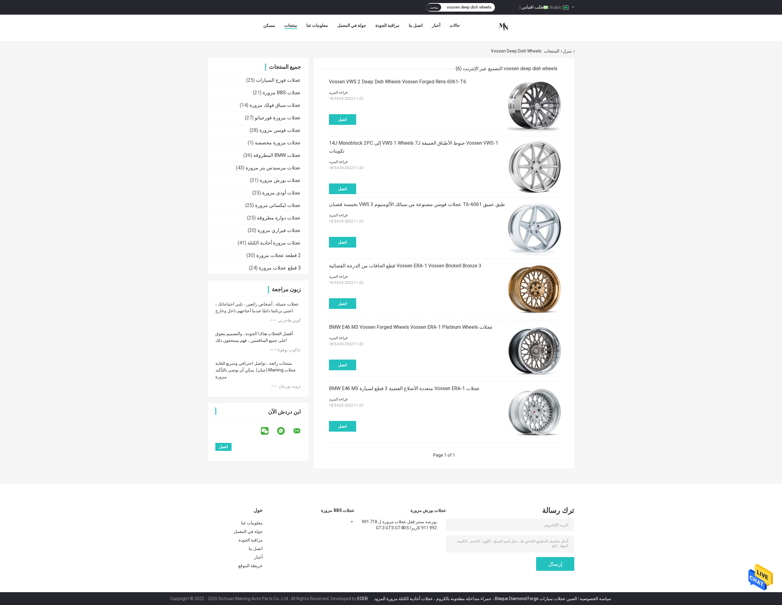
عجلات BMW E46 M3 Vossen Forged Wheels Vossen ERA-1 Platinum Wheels (411, 327)
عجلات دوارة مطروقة (279, 218)
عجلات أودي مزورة (281, 193)
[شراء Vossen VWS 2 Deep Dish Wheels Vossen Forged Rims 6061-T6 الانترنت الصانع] (534, 105)
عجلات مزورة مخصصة (278, 143)
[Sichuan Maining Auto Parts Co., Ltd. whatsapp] (284, 431)
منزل (567, 51)
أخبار (436, 25)
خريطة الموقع (250, 565)
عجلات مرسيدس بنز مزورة (273, 168)
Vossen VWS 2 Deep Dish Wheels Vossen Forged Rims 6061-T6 (397, 82)
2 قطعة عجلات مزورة (278, 255)
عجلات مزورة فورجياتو (278, 118)
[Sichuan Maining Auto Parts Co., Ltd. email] (301, 431)
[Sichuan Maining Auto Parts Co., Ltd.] (503, 27)
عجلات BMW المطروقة (277, 155)
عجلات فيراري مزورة (279, 230)
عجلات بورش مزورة (280, 180)
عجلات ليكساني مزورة (278, 205)
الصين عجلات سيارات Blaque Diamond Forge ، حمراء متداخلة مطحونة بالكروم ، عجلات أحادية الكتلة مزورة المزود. (474, 598)
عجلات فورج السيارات (278, 80)
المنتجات (551, 51)
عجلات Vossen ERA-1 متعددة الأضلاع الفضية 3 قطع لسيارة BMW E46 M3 (404, 388)
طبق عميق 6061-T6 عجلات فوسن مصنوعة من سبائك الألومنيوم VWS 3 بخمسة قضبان (417, 204)
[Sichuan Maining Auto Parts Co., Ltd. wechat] (268, 431)
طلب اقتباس (532, 7)
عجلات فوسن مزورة (280, 130)
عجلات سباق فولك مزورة (275, 105)
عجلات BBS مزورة (282, 93)
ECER (362, 598)
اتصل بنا (416, 25)
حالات (455, 25)
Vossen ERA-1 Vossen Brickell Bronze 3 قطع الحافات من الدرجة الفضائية (405, 266)
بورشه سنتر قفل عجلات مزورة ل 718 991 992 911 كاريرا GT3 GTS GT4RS (399, 524)
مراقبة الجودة (387, 25)
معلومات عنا (317, 25)
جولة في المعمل (351, 25)
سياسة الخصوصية (595, 598)
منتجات (290, 25)
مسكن (269, 25)
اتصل (342, 119)
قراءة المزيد (338, 92)
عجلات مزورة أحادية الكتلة (274, 243)
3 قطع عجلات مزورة (280, 268)
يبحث (434, 7)
